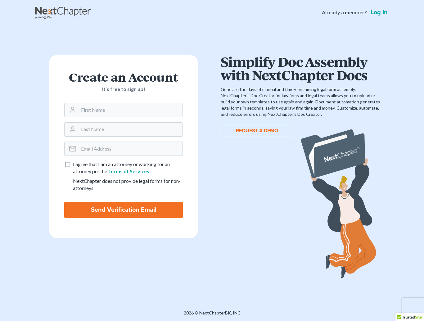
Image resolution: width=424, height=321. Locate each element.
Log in (379, 12)
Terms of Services (128, 171)
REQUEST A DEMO (257, 131)
